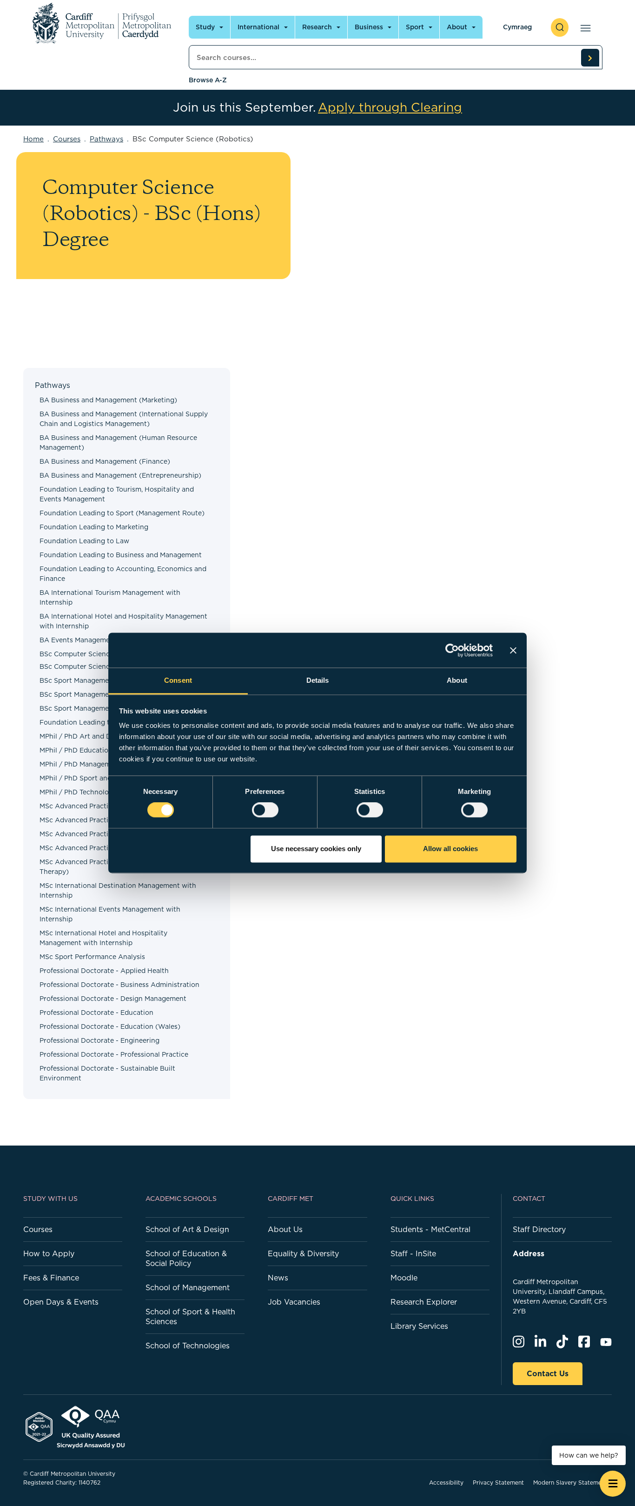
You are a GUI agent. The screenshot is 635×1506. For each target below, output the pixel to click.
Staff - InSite (413, 1253)
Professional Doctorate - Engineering (99, 1040)
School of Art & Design (187, 1229)
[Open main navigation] (583, 27)
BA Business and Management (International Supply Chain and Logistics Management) (124, 418)
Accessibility (446, 1482)
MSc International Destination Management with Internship (118, 890)
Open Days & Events (61, 1302)
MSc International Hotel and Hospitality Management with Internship (103, 937)
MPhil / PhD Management (80, 764)
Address (528, 1253)
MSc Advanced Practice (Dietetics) (96, 848)
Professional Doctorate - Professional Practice (114, 1054)
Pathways (106, 139)
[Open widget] (613, 1484)
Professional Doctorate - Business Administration (119, 984)
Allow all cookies (450, 849)
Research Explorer (423, 1302)
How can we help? (588, 1455)
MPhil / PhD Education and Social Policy (104, 750)
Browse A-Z (208, 80)
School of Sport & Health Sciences (190, 1316)
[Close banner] (513, 650)
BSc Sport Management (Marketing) (98, 694)
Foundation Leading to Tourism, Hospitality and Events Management (117, 494)
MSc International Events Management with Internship (110, 914)
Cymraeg (517, 27)
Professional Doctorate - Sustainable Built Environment (107, 1073)
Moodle (403, 1278)
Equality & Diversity (303, 1253)
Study (205, 27)
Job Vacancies (294, 1302)
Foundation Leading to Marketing (94, 527)
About (457, 27)
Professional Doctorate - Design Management (113, 998)
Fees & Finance (51, 1278)
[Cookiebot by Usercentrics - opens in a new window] (452, 650)
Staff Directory (539, 1229)
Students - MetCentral (430, 1229)
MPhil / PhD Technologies (81, 792)
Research (317, 27)
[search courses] (590, 58)
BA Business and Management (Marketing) (108, 400)
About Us (285, 1229)
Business (369, 27)
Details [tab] (317, 680)
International (258, 27)
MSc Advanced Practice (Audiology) (98, 806)
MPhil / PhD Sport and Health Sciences (102, 778)
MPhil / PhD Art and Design (84, 736)
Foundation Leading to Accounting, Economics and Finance (123, 573)
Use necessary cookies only (316, 849)
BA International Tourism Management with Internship (110, 597)
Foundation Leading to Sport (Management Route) (122, 513)
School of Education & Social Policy (186, 1258)
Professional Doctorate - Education (96, 1012)
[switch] (265, 810)
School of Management (188, 1287)
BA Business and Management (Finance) (105, 461)
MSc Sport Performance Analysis (92, 956)
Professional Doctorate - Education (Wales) (110, 1026)
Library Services (419, 1326)
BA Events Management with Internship (104, 640)
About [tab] (457, 680)
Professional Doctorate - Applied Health (104, 970)
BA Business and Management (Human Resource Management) (118, 442)
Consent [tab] (178, 680)
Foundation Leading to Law (84, 541)
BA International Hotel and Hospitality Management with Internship (123, 621)
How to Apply (48, 1253)
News (278, 1278)
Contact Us (548, 1373)
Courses (66, 139)
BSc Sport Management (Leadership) (99, 680)
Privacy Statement (498, 1482)
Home (33, 139)
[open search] (560, 27)
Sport (415, 27)
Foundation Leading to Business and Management (121, 555)
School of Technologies (188, 1345)
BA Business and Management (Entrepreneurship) (120, 475)
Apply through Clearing (390, 107)
